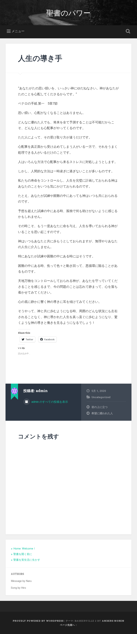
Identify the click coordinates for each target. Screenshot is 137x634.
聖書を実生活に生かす (26, 559)
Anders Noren (113, 620)
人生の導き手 (40, 58)
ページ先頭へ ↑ (68, 624)
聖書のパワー (68, 12)
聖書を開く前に (22, 554)
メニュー (18, 31)
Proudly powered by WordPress (38, 620)
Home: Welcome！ (24, 548)
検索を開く (127, 31)
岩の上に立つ (100, 407)
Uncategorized (101, 397)
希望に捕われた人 (102, 413)
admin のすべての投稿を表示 (49, 402)
